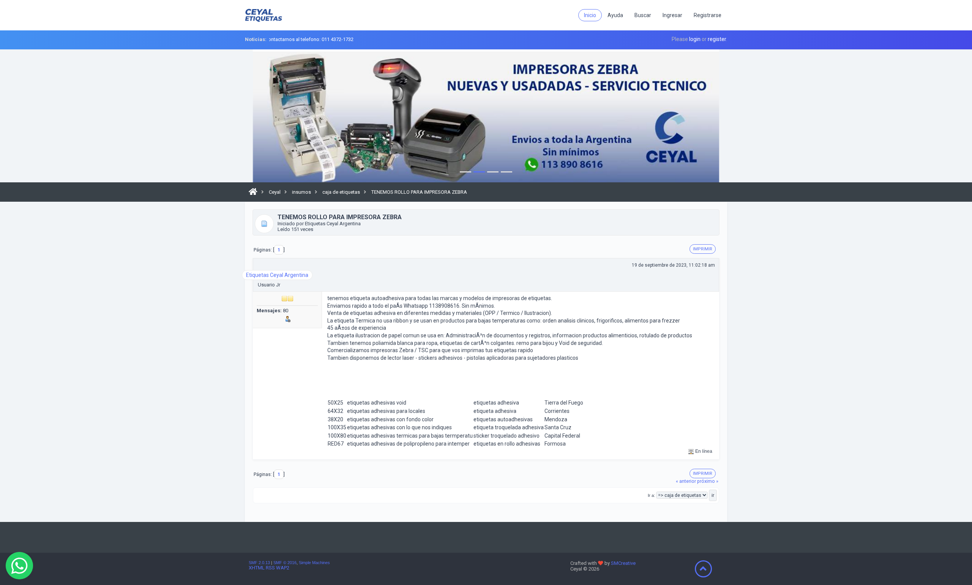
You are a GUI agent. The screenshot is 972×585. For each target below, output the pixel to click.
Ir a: (651, 495)
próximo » (707, 481)
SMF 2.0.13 (259, 562)
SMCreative (623, 563)
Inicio (590, 15)
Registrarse (707, 15)
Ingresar (672, 15)
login (695, 39)
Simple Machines (314, 562)
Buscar (642, 15)
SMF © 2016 (285, 562)
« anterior (686, 481)
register (717, 39)
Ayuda (615, 15)
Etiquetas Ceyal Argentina (277, 275)
